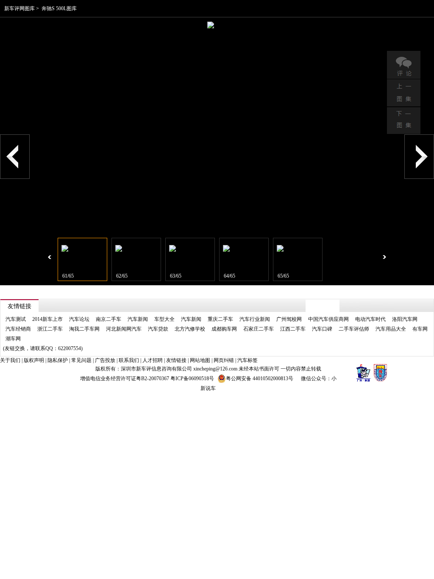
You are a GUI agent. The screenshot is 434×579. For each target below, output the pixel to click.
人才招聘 (152, 360)
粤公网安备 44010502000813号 (259, 378)
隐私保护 (57, 360)
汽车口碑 (322, 329)
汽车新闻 (138, 319)
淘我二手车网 (84, 329)
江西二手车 (293, 329)
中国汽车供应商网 (328, 319)
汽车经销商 (18, 329)
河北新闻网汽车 (124, 329)
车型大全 (164, 319)
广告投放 (105, 360)
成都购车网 (224, 329)
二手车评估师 (354, 329)
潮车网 (13, 339)
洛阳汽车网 (404, 319)
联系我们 (129, 360)
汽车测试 (16, 319)
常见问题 (81, 360)
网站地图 (200, 360)
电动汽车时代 (370, 319)
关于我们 (10, 360)
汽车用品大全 (391, 329)
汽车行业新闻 (254, 319)
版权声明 (34, 360)
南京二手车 (108, 319)
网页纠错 (224, 360)
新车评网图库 (19, 8)
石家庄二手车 (258, 329)
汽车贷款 (158, 329)
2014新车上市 (47, 319)
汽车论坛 (79, 319)
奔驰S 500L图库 (59, 8)
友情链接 (176, 360)
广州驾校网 (289, 319)
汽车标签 (247, 360)
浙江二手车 (50, 329)
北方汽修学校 (190, 329)
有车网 (420, 329)
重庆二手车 (220, 319)
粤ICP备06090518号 (192, 378)
